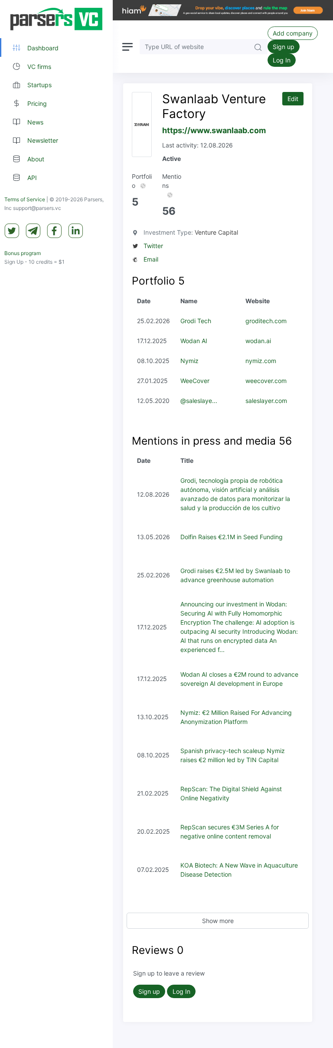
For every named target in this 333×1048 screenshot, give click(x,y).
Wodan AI (193, 340)
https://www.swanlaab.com (214, 130)
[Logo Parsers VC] (56, 19)
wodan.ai (258, 340)
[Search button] (258, 46)
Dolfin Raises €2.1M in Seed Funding (231, 536)
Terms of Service (24, 199)
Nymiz (189, 360)
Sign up (283, 46)
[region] (56, 524)
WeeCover (194, 380)
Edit (292, 98)
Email (151, 259)
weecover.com (266, 380)
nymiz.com (260, 360)
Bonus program (22, 253)
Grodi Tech (195, 320)
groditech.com (266, 320)
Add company (293, 33)
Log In (282, 60)
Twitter (153, 245)
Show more (218, 920)
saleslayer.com (266, 400)
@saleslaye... (198, 400)
